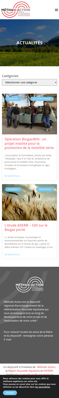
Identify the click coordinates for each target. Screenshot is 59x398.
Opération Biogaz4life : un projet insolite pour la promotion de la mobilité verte (29, 143)
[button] (56, 9)
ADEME (49, 370)
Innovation (45, 189)
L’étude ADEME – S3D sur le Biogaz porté (26, 227)
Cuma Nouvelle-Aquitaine (35, 374)
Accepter (10, 393)
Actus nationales (42, 98)
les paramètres (42, 387)
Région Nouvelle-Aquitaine (24, 370)
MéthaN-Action (46, 367)
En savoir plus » (12, 176)
